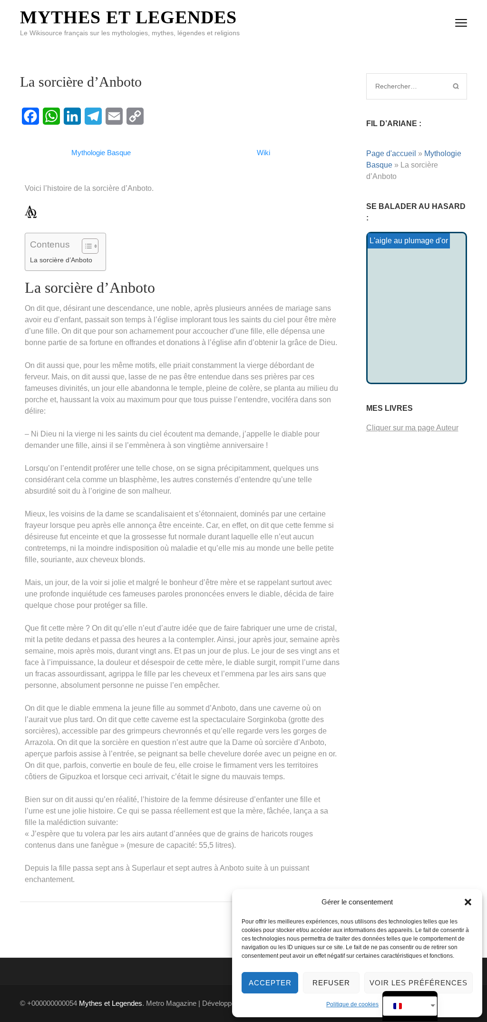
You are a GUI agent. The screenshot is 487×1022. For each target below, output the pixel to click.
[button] (468, 902)
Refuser (331, 983)
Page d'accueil (391, 153)
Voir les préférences (419, 983)
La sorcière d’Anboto (61, 260)
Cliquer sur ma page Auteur (412, 428)
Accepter (270, 983)
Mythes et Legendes (128, 17)
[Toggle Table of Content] (85, 246)
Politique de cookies (352, 1004)
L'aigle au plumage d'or (409, 241)
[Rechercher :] (406, 86)
